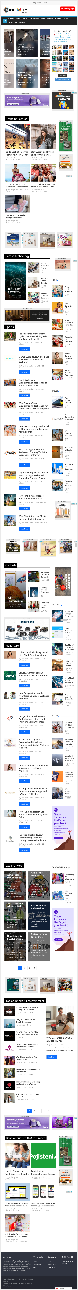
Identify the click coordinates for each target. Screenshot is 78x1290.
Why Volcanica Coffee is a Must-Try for (59, 1039)
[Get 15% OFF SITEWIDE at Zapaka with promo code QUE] (54, 52)
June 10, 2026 (39, 342)
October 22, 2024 (68, 328)
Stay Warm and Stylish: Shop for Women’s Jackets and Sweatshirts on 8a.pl (43, 156)
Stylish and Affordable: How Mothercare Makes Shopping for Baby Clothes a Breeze (16, 1236)
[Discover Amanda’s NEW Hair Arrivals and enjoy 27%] (71, 47)
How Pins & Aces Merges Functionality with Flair (31, 497)
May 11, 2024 (67, 406)
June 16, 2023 (10, 1210)
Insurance (20, 1178)
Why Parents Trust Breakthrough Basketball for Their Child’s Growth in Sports (34, 406)
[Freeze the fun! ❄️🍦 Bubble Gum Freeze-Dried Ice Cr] (65, 69)
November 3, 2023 (69, 747)
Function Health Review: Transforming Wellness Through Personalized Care (32, 837)
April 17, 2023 (10, 159)
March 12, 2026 (37, 942)
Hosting (68, 885)
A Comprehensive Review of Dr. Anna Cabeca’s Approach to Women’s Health (33, 791)
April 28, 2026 (39, 412)
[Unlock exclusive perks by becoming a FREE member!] (71, 58)
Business (58, 19)
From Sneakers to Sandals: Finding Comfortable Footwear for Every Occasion (17, 217)
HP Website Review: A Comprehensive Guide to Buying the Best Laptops (47, 578)
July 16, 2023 (67, 636)
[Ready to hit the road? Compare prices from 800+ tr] (59, 64)
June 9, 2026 (12, 883)
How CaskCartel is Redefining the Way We (28, 1070)
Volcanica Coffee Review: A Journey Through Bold (27, 1008)
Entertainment (32, 1050)
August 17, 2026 (68, 361)
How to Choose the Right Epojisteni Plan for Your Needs (17, 1174)
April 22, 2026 (39, 481)
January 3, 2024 (68, 619)
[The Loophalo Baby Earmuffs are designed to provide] (65, 64)
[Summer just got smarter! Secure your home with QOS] (54, 69)
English (61, 1288)
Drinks (62, 1045)
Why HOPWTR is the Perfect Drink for (27, 1095)
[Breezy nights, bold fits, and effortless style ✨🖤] (65, 47)
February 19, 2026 (41, 502)
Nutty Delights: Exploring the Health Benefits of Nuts (69, 359)
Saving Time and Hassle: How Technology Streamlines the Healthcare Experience (43, 1205)
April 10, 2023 (67, 882)
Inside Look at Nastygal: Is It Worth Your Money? (17, 153)
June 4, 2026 (21, 1025)
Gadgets (50, 19)
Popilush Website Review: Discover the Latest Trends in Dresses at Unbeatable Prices (17, 186)
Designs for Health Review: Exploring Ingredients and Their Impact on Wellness (32, 719)
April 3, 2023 (24, 189)
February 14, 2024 (68, 702)
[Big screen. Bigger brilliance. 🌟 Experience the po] (71, 64)
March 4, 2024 (70, 652)
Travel (66, 19)
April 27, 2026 (39, 435)
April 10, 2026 (43, 286)
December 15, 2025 (38, 1178)
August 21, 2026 (40, 658)
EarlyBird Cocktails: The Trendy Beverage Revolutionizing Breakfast (26, 1022)
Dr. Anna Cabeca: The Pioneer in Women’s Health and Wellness (34, 768)
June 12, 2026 (39, 774)
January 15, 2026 (10, 1178)
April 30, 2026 (39, 389)
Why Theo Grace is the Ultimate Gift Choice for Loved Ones (25, 81)
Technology (34, 19)
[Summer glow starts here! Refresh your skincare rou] (59, 69)
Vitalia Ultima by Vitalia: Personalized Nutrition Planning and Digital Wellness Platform (34, 743)
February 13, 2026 (14, 606)
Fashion (11, 19)
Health (24, 19)
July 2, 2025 (69, 422)
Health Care (12, 23)
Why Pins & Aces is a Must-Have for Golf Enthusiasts (32, 517)
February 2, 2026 (44, 271)
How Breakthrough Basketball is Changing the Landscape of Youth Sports (34, 429)
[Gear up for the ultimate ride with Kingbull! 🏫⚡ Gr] (59, 47)
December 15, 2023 (12, 1241)
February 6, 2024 (44, 301)
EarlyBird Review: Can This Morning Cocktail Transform (27, 1033)
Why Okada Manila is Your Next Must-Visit (26, 1058)
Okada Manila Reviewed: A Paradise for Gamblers (27, 1045)
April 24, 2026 (39, 458)
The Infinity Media (13, 158)
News (18, 19)
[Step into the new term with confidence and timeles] (65, 58)
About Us (51, 1261)
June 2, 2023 (67, 899)
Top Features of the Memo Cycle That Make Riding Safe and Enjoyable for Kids (33, 336)
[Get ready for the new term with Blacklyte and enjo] (59, 52)
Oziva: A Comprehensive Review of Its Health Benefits (33, 674)
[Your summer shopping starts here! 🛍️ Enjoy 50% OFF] (54, 64)
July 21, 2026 (39, 702)
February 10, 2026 (68, 797)
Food (43, 19)
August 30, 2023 (68, 780)
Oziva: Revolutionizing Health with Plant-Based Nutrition (33, 653)
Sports (21, 345)
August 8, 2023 (36, 191)
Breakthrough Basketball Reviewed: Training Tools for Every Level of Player (33, 452)
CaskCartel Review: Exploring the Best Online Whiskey (28, 1083)
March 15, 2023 (68, 730)
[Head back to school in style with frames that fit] (71, 52)
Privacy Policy (52, 1265)
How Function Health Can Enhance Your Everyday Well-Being (33, 814)
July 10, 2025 (67, 489)
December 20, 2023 (44, 610)
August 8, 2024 (10, 222)
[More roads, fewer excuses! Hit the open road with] (65, 52)
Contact (22, 23)
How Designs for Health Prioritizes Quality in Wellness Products (34, 696)
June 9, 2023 (67, 295)
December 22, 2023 (15, 297)
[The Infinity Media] (5, 21)
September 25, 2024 (68, 669)
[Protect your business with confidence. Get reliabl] (59, 58)
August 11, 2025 (68, 439)
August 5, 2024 (70, 763)
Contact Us (51, 1268)
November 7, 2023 (68, 472)
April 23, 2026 (21, 1050)
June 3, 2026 (12, 911)
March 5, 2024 (36, 159)
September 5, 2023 (37, 1210)
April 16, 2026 (21, 1062)
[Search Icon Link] (29, 23)
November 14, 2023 (69, 686)
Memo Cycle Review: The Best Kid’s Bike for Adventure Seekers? (34, 359)
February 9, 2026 (22, 1099)
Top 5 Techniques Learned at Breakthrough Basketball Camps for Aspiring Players (33, 475)
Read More (24, 349)
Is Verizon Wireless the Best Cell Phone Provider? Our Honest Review (27, 50)
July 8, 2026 (38, 751)
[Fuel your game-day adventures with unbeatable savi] (71, 69)
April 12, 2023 (67, 455)
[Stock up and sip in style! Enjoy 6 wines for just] (54, 47)
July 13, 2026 (67, 311)
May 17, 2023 (43, 595)
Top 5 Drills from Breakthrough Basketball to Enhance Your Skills (33, 382)
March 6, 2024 (67, 345)
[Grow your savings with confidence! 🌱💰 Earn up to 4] (54, 58)
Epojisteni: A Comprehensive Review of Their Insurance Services (43, 1175)
